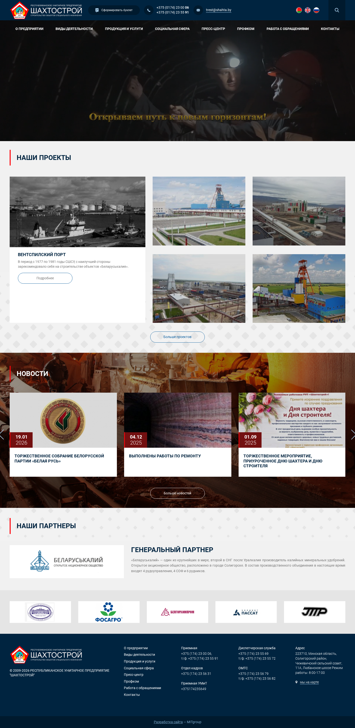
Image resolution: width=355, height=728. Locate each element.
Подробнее (45, 278)
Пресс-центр (213, 29)
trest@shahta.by (218, 10)
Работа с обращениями (288, 29)
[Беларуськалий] (67, 561)
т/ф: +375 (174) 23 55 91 (199, 658)
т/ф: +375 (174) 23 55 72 (257, 658)
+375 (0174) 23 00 (172, 7)
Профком (245, 29)
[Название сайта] (299, 10)
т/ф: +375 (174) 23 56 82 (257, 678)
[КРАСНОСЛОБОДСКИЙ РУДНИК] (199, 211)
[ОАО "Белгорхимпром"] (177, 612)
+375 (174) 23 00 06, (196, 654)
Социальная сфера (172, 29)
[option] (63, 434)
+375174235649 (193, 689)
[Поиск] (336, 10)
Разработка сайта (168, 722)
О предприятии (29, 29)
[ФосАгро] (109, 612)
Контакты (330, 29)
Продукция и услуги (124, 29)
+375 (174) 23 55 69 (253, 654)
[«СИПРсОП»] (314, 612)
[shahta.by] (46, 10)
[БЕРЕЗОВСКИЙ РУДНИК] (299, 288)
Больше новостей (177, 493)
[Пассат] (246, 612)
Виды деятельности (74, 29)
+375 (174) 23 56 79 (253, 674)
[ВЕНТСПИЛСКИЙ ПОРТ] (77, 212)
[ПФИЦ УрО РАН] (40, 612)
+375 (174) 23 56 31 (196, 674)
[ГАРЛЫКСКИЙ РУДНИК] (299, 211)
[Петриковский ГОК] (199, 288)
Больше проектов (177, 337)
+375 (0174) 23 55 (172, 12)
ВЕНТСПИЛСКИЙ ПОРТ (42, 254)
